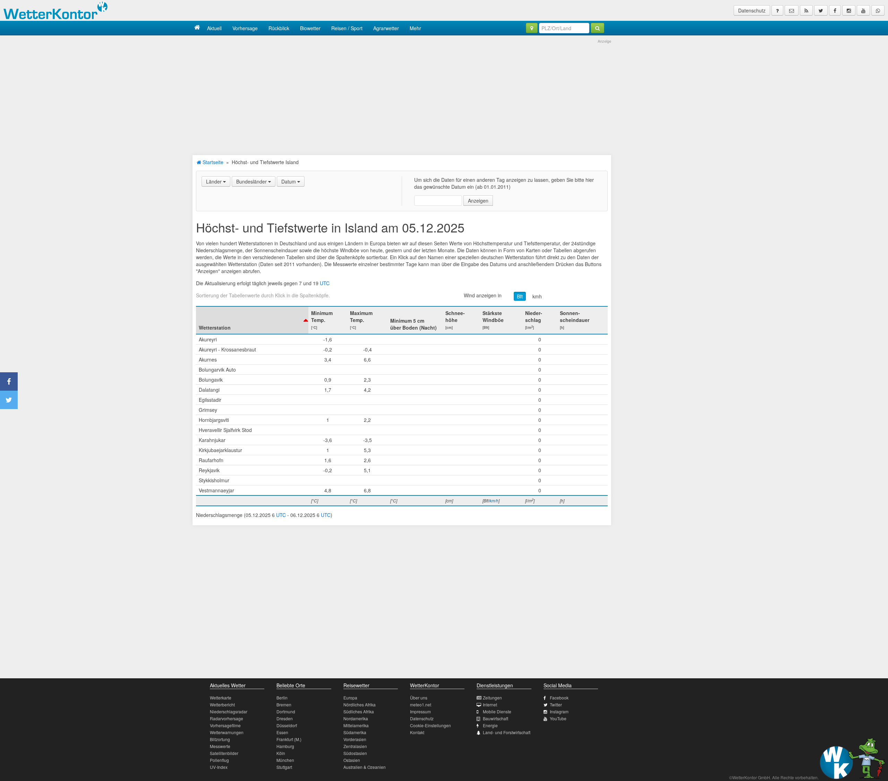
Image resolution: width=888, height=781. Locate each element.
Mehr (415, 28)
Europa (350, 698)
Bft (520, 296)
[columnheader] (252, 320)
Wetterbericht (222, 704)
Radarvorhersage (226, 718)
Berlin (282, 698)
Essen (282, 732)
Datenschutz (752, 10)
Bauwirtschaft (495, 718)
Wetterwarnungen (227, 732)
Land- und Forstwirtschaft (506, 732)
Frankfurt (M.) (288, 739)
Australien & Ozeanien (364, 767)
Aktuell (214, 28)
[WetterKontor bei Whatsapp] (878, 10)
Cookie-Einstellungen (430, 725)
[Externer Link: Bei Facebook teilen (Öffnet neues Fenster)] (9, 381)
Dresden (284, 718)
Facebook (559, 698)
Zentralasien (355, 746)
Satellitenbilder (224, 753)
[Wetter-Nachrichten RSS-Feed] (806, 10)
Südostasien (355, 753)
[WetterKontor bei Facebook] (835, 10)
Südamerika (354, 732)
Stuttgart (284, 767)
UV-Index (219, 767)
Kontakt (417, 732)
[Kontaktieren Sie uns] (792, 10)
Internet (490, 704)
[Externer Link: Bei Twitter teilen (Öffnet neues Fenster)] (9, 400)
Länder (214, 181)
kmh (537, 296)
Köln (280, 753)
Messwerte (220, 746)
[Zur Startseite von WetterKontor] (197, 28)
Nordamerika (355, 718)
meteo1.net (420, 704)
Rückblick (278, 28)
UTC (325, 283)
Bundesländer (252, 181)
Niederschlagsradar (228, 711)
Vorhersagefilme (225, 725)
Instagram (559, 711)
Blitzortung (220, 739)
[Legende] (777, 10)
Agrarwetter (386, 28)
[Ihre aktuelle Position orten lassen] (532, 28)
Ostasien (351, 760)
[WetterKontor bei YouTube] (863, 10)
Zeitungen (492, 698)
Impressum (420, 711)
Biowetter (310, 28)
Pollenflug (219, 760)
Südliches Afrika (358, 711)
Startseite (212, 162)
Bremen (283, 704)
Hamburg (285, 746)
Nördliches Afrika (359, 704)
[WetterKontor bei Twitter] (821, 10)
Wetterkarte (220, 698)
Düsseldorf (286, 725)
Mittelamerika (356, 725)
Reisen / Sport (346, 28)
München (285, 760)
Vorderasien (354, 739)
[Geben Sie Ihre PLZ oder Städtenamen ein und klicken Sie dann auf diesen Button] (597, 28)
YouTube (558, 718)
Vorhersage (245, 28)
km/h (493, 500)
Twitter (556, 704)
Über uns (418, 698)
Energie (490, 725)
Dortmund (285, 711)
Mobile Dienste (497, 711)
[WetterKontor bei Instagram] (848, 10)
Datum (289, 181)
